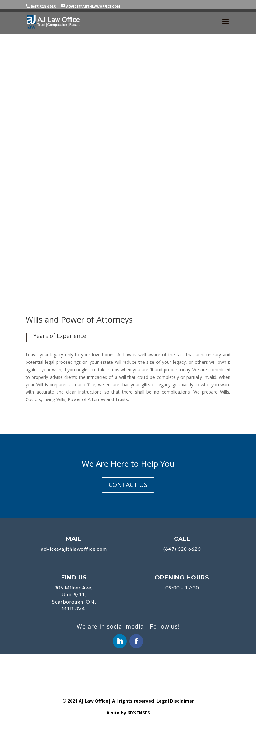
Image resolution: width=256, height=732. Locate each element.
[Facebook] (136, 641)
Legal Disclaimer (175, 701)
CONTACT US (128, 484)
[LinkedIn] (120, 641)
